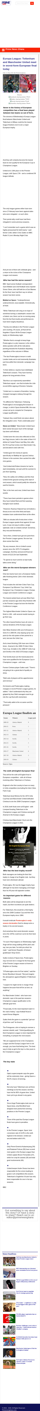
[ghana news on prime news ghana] (6, 3)
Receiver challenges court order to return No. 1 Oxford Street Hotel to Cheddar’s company (26, 1327)
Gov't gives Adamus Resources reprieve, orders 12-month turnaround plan (25, 1361)
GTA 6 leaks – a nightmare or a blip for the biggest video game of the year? (26, 1304)
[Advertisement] (20, 27)
